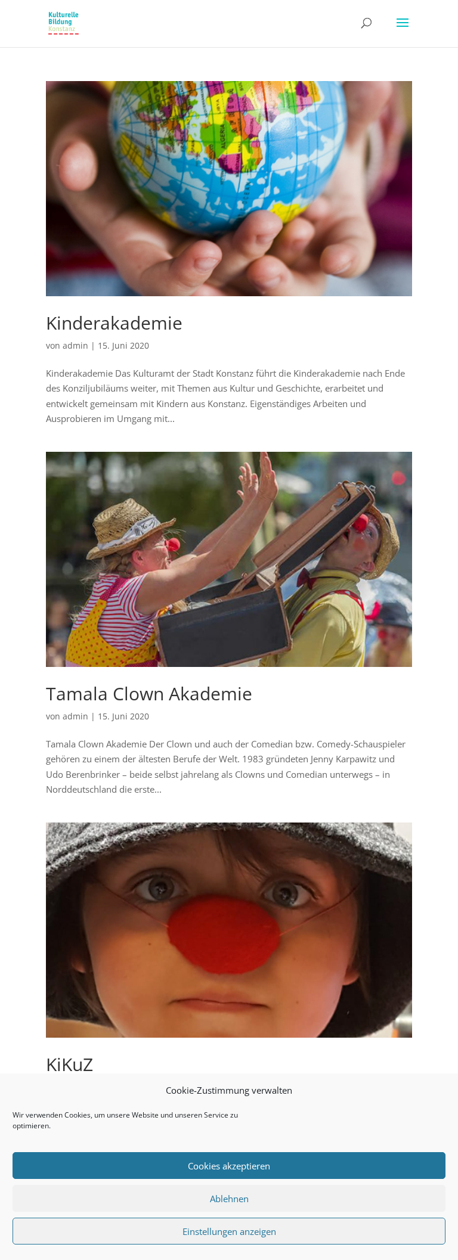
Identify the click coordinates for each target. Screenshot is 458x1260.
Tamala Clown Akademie (149, 693)
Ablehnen (229, 1199)
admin (75, 345)
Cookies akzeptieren (229, 1166)
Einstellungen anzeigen (229, 1231)
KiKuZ (69, 1064)
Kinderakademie (114, 323)
